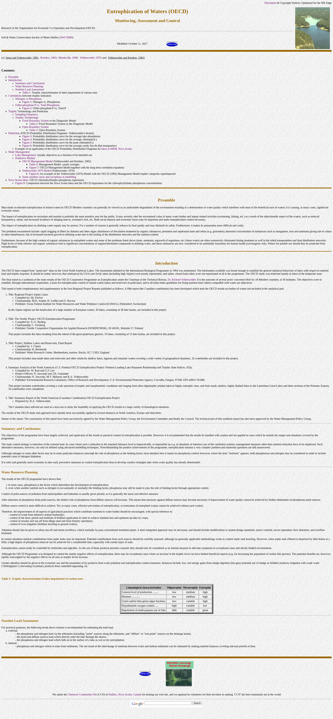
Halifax (113, 694)
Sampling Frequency (26, 114)
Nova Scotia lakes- (18, 180)
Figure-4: (27, 139)
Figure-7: (34, 167)
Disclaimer (270, 2)
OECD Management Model (37, 161)
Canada (137, 694)
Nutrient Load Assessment (29, 89)
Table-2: (33, 123)
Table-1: (26, 92)
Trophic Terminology (27, 117)
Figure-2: (27, 108)
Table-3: (33, 130)
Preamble (13, 76)
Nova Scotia (125, 694)
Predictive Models (25, 158)
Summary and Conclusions (30, 83)
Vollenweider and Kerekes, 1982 (126, 57)
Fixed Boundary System (35, 120)
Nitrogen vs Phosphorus (28, 98)
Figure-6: (27, 145)
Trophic (12, 111)
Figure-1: (27, 101)
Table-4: (33, 164)
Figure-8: (34, 173)
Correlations (15, 95)
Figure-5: (27, 142)
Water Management (19, 151)
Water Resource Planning (29, 86)
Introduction (15, 80)
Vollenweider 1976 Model (36, 170)
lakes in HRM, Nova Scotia (116, 148)
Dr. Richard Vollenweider (182, 279)
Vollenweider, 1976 (90, 57)
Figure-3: (27, 136)
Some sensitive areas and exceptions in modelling (49, 176)
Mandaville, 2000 (68, 57)
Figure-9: (20, 183)
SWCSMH (66, 37)
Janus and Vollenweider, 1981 (22, 57)
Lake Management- (26, 155)
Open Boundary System (35, 126)
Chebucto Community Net (82, 694)
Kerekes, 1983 (48, 57)
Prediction (13, 133)
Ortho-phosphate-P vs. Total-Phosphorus (37, 105)
